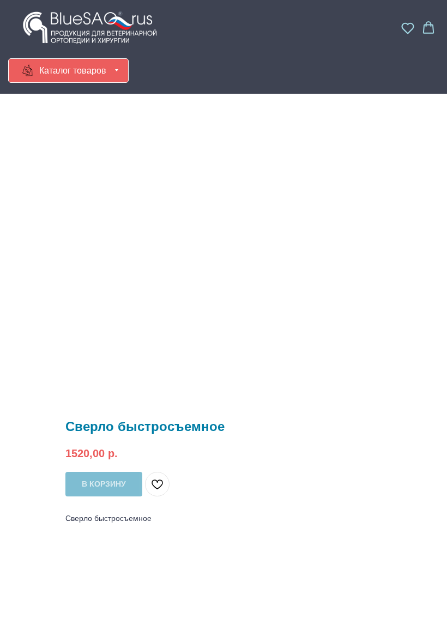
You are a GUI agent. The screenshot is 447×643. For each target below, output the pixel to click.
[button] (407, 27)
